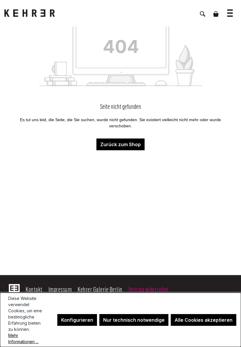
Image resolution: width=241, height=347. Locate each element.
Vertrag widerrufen (148, 289)
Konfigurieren (77, 320)
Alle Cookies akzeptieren (203, 320)
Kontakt (34, 289)
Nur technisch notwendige (134, 320)
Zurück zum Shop (120, 144)
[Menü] (230, 10)
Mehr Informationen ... (23, 338)
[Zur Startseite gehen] (33, 13)
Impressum (60, 289)
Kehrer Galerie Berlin (100, 289)
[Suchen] (202, 11)
